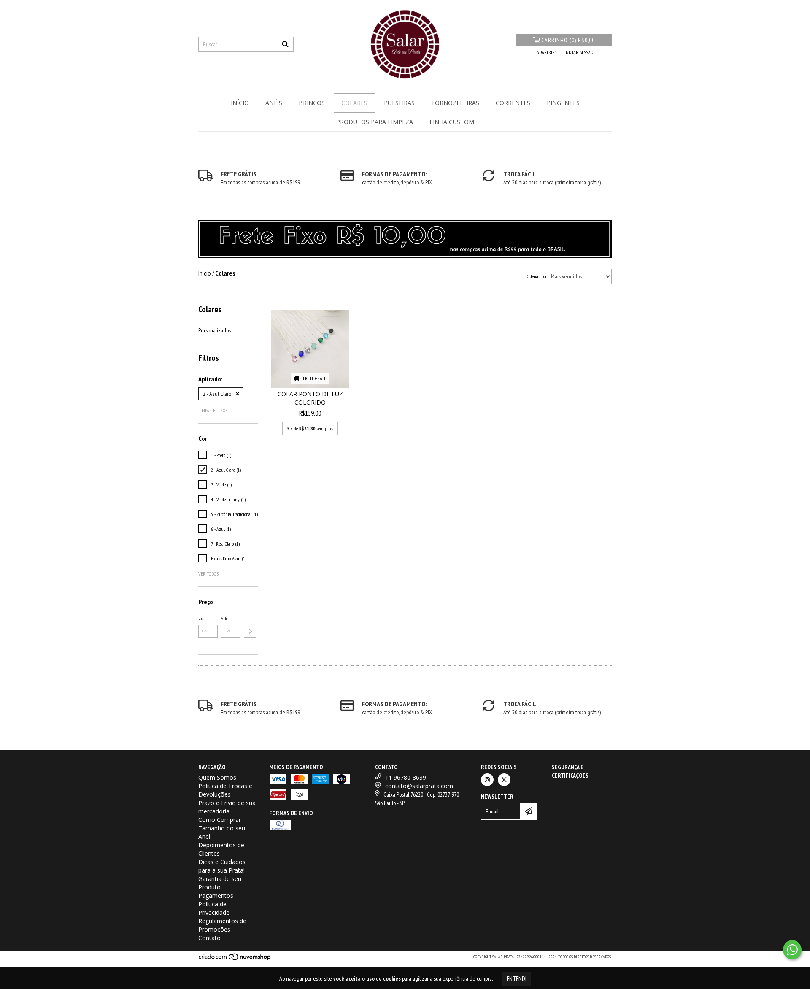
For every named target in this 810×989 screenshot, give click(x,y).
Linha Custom (451, 122)
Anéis (273, 103)
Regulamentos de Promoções (222, 925)
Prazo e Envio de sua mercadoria (227, 807)
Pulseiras (399, 103)
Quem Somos (217, 777)
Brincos (312, 103)
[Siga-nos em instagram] (487, 779)
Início (240, 103)
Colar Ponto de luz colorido (310, 398)
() (568, 40)
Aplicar (250, 631)
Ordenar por (536, 276)
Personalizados (214, 330)
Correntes (513, 103)
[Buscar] (285, 44)
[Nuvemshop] (235, 959)
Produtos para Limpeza (374, 122)
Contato (209, 938)
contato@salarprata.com (419, 786)
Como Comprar (219, 820)
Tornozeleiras (455, 103)
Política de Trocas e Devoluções (225, 790)
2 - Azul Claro (217, 393)
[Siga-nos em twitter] (504, 779)
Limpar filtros (212, 410)
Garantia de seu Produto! (219, 883)
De (200, 618)
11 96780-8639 (405, 777)
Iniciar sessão (578, 52)
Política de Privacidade (214, 908)
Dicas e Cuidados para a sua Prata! (222, 866)
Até (224, 618)
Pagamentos (215, 896)
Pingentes (563, 103)
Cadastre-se (547, 52)
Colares (354, 103)
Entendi (516, 979)
